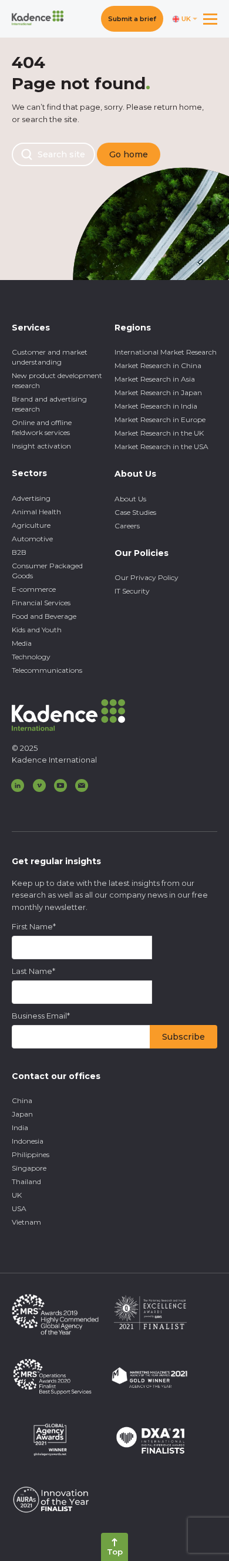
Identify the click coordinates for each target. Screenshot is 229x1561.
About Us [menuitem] (130, 498)
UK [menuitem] (17, 1195)
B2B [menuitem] (19, 552)
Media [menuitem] (22, 643)
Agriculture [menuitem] (31, 525)
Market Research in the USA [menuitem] (161, 446)
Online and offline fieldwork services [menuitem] (42, 427)
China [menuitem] (22, 1100)
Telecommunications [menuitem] (47, 670)
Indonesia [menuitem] (27, 1141)
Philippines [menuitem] (30, 1154)
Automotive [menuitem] (32, 538)
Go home (128, 154)
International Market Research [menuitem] (165, 352)
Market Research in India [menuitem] (155, 406)
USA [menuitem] (19, 1208)
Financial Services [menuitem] (41, 602)
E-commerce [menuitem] (34, 589)
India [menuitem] (20, 1127)
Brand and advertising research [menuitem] (49, 404)
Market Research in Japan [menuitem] (158, 392)
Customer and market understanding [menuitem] (49, 357)
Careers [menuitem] (127, 525)
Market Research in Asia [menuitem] (154, 379)
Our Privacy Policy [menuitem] (146, 577)
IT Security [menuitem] (132, 590)
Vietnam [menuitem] (26, 1222)
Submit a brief (132, 19)
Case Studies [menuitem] (135, 512)
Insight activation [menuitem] (41, 445)
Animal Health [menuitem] (36, 511)
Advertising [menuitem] (31, 498)
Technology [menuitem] (31, 656)
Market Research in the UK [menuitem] (159, 433)
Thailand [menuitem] (26, 1181)
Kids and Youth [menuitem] (37, 629)
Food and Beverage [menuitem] (44, 616)
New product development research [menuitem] (57, 380)
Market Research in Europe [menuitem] (160, 419)
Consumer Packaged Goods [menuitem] (47, 570)
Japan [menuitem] (22, 1114)
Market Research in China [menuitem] (157, 365)
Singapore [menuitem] (29, 1168)
